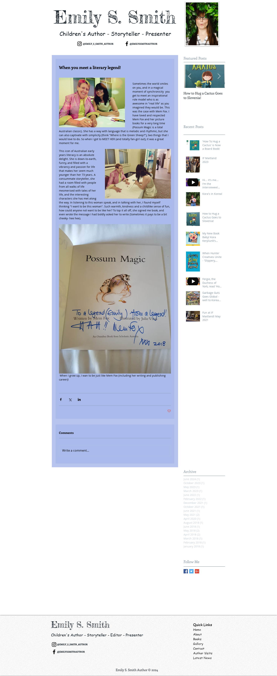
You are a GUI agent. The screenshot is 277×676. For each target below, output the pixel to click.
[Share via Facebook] (61, 399)
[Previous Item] (189, 76)
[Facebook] (127, 44)
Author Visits (202, 653)
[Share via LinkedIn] (79, 399)
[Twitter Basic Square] (191, 571)
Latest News (202, 658)
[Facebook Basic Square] (186, 571)
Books (197, 639)
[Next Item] (219, 76)
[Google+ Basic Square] (197, 571)
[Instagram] (80, 44)
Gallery (198, 644)
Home (197, 630)
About (197, 634)
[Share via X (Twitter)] (70, 399)
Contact (198, 648)
